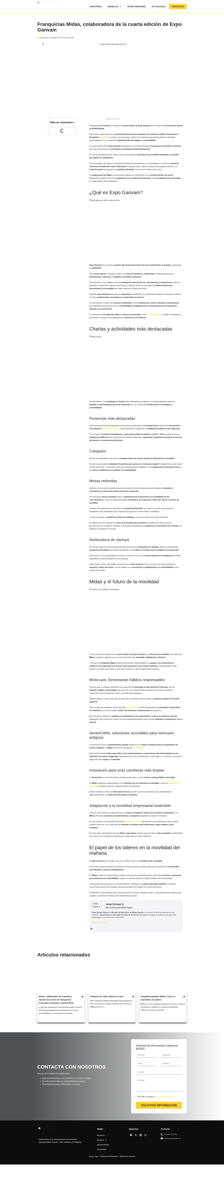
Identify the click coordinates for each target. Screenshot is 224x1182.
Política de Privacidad (109, 1156)
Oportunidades (136, 6)
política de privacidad (163, 1097)
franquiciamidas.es (99, 922)
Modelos (113, 6)
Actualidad (158, 6)
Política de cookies (127, 1156)
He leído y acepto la (155, 1097)
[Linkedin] (91, 928)
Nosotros (96, 6)
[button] (73, 122)
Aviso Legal (93, 1156)
